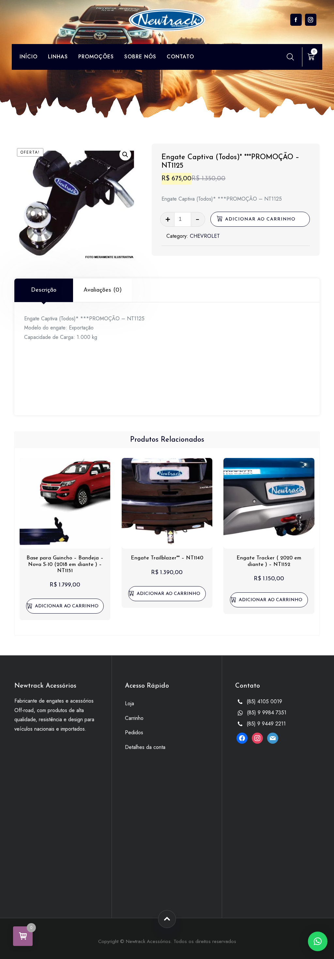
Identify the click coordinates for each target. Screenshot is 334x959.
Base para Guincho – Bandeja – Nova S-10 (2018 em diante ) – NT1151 (64, 564)
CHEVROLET (205, 236)
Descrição (43, 290)
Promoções (96, 56)
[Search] (290, 57)
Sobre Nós (140, 56)
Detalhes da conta (145, 747)
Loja (129, 703)
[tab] (43, 290)
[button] (125, 154)
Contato (180, 56)
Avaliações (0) (103, 290)
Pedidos (134, 732)
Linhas (58, 56)
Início (29, 56)
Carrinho (134, 718)
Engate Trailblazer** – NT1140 (167, 558)
